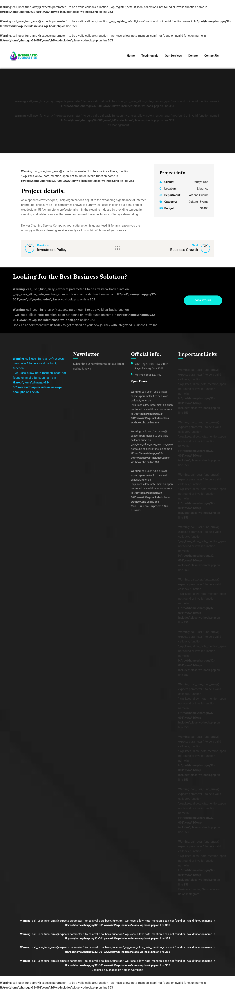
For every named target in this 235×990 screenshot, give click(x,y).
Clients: (169, 182)
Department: (172, 195)
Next (195, 245)
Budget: (169, 208)
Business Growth (184, 249)
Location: (170, 188)
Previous (43, 245)
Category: (170, 201)
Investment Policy (51, 249)
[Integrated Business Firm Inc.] (23, 56)
